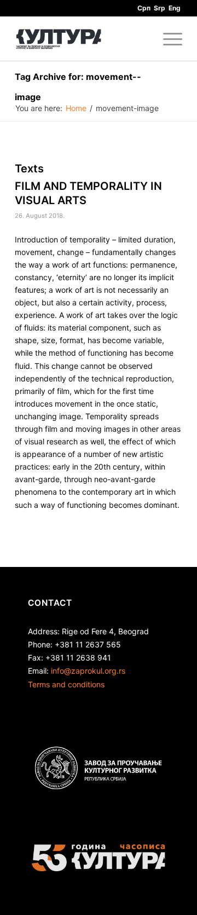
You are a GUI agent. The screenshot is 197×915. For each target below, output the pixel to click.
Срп (143, 8)
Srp (159, 8)
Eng (175, 8)
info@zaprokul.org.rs (88, 670)
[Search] (141, 39)
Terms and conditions (66, 684)
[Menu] (167, 39)
